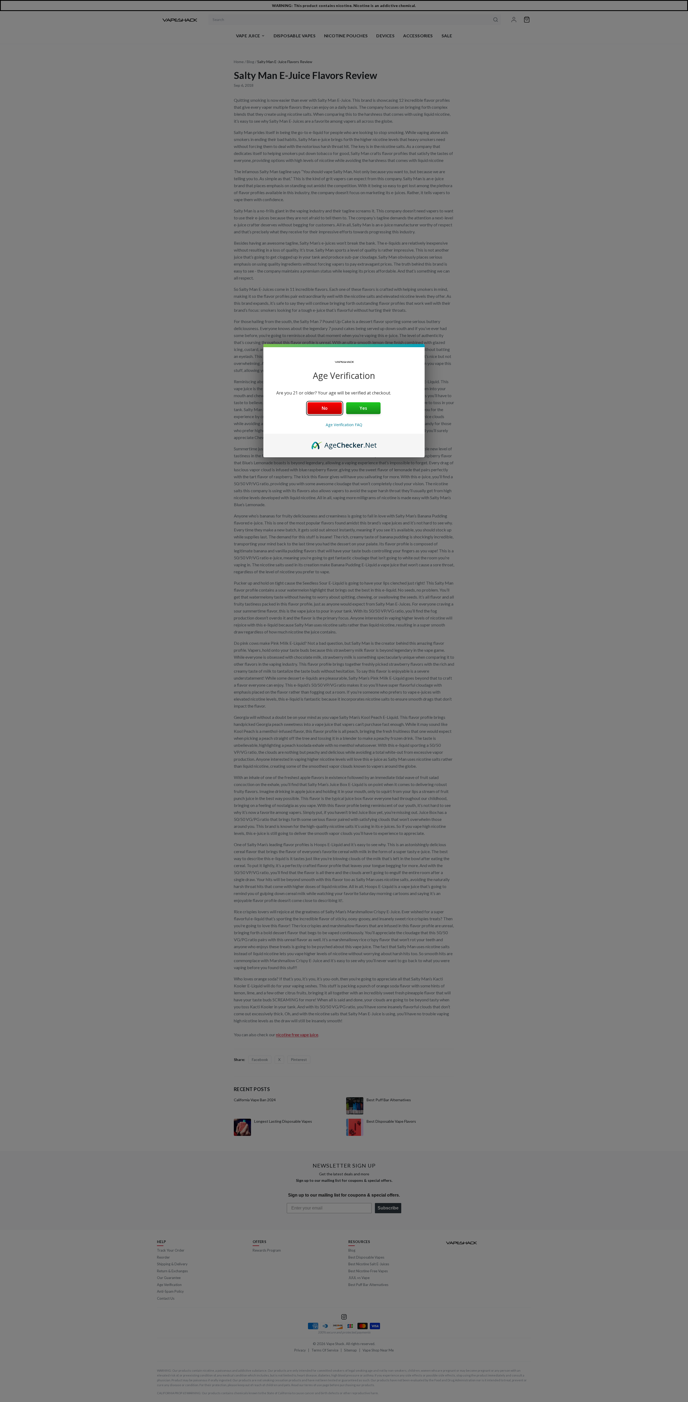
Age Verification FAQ (344, 424)
